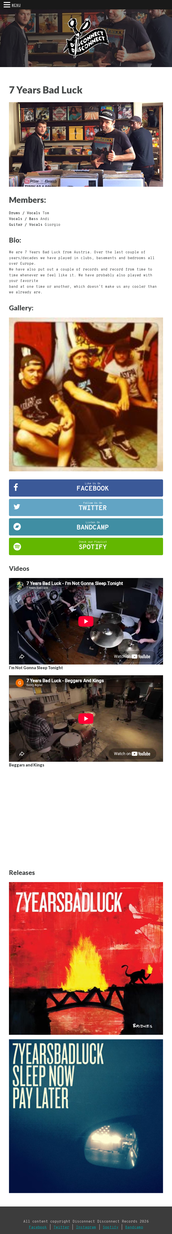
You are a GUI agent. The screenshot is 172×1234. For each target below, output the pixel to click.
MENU (16, 5)
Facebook (38, 1227)
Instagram (86, 1227)
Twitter (61, 1227)
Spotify (110, 1227)
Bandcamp (134, 1227)
